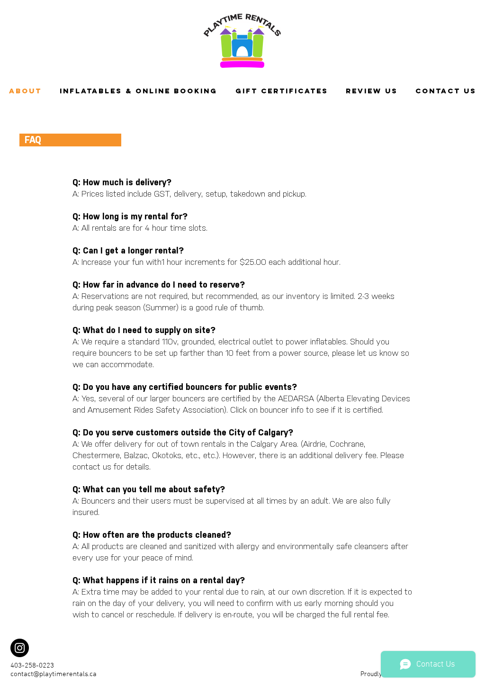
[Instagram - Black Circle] (19, 648)
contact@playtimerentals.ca (53, 674)
